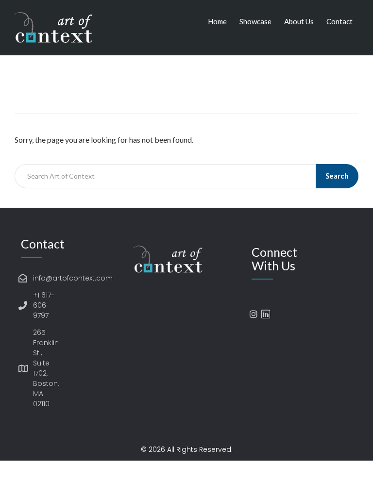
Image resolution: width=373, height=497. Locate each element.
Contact (339, 21)
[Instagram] (253, 314)
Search (337, 175)
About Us (299, 21)
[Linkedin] (265, 314)
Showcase (255, 21)
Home (217, 21)
